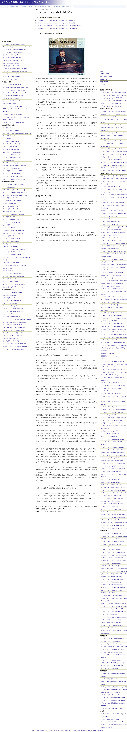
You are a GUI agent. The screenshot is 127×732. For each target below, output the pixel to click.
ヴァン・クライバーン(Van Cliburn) (111, 520)
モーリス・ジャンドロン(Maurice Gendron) (114, 603)
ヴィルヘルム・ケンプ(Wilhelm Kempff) (112, 525)
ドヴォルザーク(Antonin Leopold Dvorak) (15, 195)
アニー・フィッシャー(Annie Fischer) (112, 366)
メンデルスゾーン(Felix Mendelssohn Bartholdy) (17, 133)
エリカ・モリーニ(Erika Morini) (110, 549)
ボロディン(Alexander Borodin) (12, 168)
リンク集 (103, 84)
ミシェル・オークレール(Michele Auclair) (113, 595)
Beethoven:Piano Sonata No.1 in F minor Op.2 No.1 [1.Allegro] (56, 20)
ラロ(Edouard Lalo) (8, 160)
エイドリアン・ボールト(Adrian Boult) (112, 202)
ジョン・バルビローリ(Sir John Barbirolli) (113, 251)
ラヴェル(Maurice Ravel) (10, 297)
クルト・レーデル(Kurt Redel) (110, 235)
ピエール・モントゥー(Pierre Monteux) (112, 149)
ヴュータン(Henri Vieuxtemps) (12, 173)
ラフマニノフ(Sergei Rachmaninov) (13, 292)
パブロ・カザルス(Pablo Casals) (110, 286)
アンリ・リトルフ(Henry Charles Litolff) (14, 179)
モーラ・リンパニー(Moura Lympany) (112, 498)
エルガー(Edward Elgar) (10, 203)
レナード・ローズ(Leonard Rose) (111, 628)
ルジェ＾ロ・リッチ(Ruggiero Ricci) (112, 622)
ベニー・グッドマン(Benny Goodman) (112, 665)
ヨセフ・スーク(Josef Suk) (109, 614)
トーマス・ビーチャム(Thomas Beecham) (113, 141)
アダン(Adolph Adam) (9, 103)
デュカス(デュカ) (8, 268)
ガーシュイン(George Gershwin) (12, 306)
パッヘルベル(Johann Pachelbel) (12, 74)
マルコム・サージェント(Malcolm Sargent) (114, 168)
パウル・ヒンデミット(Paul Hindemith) (14, 327)
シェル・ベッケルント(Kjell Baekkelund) (113, 447)
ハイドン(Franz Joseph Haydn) (12, 84)
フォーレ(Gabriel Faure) (10, 235)
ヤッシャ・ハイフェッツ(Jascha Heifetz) (113, 609)
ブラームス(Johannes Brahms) (12, 157)
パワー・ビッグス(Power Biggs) (110, 482)
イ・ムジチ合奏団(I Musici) (109, 679)
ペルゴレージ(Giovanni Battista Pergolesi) (15, 68)
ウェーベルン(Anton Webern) (11, 316)
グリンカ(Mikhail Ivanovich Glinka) (13, 171)
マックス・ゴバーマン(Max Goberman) (112, 165)
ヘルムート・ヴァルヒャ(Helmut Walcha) (113, 487)
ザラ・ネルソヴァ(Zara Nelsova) (111, 563)
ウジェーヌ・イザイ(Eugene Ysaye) (13, 287)
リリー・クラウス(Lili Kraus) (109, 506)
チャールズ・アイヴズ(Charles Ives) (13, 324)
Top (50, 9)
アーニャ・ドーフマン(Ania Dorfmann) (112, 361)
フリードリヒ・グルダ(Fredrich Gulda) (112, 485)
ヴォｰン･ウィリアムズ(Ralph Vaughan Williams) (17, 319)
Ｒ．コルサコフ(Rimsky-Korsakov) (13, 200)
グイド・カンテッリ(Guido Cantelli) (111, 106)
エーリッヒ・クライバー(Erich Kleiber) (112, 98)
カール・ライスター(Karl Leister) (111, 644)
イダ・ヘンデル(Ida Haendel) (110, 547)
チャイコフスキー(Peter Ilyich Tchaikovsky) (15, 192)
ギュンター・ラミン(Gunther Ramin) (112, 103)
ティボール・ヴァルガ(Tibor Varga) (111, 576)
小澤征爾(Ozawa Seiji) (107, 353)
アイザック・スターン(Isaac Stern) (111, 533)
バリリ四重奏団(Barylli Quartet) (110, 692)
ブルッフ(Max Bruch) (9, 225)
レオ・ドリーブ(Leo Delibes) (11, 262)
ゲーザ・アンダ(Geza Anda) (109, 436)
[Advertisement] (17, 24)
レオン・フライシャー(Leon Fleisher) (112, 512)
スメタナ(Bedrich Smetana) (11, 149)
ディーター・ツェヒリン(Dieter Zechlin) (113, 468)
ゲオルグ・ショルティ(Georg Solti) (111, 237)
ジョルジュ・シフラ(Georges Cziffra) (112, 460)
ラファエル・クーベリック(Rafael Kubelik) (113, 318)
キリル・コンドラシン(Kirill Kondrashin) (113, 232)
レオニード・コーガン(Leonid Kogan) (112, 625)
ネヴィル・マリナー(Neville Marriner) (112, 272)
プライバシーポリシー (56, 730)
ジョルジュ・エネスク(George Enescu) (14, 343)
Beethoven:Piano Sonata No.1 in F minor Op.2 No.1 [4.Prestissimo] (57, 28)
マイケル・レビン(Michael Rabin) (111, 593)
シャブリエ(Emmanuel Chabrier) (12, 244)
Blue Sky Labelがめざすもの (40, 730)
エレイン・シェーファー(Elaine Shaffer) (113, 638)
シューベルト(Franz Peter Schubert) (13, 95)
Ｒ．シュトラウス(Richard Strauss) (13, 214)
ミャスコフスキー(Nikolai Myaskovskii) (14, 322)
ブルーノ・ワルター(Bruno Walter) (111, 159)
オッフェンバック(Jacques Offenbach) (14, 165)
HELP (102, 71)
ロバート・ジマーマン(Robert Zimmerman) (114, 334)
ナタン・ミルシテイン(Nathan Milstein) (112, 579)
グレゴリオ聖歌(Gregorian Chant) (13, 60)
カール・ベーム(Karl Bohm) (109, 216)
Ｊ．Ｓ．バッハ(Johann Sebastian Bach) (15, 49)
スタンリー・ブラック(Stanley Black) (112, 259)
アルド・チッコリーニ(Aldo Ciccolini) (112, 383)
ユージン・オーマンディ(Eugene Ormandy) (114, 313)
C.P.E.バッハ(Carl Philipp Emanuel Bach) (15, 109)
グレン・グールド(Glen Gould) (110, 433)
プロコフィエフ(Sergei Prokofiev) (13, 308)
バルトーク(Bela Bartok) (10, 303)
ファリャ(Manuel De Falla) (11, 341)
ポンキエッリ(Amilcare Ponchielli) (13, 233)
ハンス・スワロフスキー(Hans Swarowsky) (114, 280)
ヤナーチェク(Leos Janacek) (11, 241)
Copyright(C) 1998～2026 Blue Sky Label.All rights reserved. (83, 730)
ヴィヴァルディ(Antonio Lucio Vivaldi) (14, 44)
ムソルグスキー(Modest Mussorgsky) (14, 190)
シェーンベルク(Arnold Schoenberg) (13, 311)
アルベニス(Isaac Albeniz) (10, 281)
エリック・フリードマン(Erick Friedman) (113, 552)
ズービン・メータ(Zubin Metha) (110, 262)
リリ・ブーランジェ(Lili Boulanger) (13, 349)
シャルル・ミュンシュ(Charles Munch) (112, 125)
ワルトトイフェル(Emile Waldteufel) (13, 230)
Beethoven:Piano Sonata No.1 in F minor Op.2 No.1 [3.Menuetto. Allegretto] (60, 25)
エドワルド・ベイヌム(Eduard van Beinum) (114, 100)
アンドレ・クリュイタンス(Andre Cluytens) (114, 111)
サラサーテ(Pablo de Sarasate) (12, 222)
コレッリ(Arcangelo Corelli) (11, 63)
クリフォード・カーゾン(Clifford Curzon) (113, 431)
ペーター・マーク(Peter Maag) (110, 302)
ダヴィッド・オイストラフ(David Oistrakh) (114, 574)
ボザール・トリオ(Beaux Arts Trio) (111, 708)
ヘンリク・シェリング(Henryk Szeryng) (113, 587)
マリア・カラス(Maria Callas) (110, 719)
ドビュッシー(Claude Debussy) (12, 211)
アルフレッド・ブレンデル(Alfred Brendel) (113, 385)
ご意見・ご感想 (105, 73)
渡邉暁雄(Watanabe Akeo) (109, 356)
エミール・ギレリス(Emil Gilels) (110, 407)
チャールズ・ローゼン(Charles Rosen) (112, 466)
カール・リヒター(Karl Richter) (110, 221)
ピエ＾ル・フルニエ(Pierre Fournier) (112, 584)
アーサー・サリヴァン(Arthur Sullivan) (14, 284)
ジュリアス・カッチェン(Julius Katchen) (113, 455)
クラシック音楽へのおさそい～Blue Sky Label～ (26, 2)
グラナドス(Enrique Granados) (12, 279)
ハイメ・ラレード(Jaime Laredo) (111, 582)
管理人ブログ (104, 82)
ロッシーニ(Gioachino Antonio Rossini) (14, 92)
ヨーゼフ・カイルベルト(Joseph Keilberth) (113, 170)
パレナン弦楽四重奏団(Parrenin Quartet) (113, 697)
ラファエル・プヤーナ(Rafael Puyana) (112, 503)
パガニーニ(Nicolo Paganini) (11, 98)
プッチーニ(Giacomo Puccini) (11, 206)
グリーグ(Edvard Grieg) (10, 198)
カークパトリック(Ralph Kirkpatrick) (112, 412)
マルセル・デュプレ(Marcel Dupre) (111, 495)
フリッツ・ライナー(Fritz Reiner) (111, 157)
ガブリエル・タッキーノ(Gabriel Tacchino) (113, 417)
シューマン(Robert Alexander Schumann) (15, 136)
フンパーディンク (8, 270)
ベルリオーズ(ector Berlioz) (11, 127)
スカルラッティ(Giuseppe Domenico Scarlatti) (16, 47)
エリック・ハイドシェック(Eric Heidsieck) (113, 409)
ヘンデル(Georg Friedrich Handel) (13, 52)
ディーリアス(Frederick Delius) (12, 254)
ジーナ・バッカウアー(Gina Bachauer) (112, 452)
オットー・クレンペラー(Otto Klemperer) (113, 213)
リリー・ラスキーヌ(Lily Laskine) (111, 619)
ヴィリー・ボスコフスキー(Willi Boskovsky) (114, 345)
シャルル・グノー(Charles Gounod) (13, 176)
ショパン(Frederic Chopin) (11, 130)
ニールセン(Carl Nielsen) (10, 246)
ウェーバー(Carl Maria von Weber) (13, 101)
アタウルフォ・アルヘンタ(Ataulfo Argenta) (114, 92)
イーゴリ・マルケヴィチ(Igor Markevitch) (113, 189)
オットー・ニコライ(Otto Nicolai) (12, 106)
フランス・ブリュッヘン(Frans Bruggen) (113, 296)
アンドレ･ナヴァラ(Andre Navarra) (111, 544)
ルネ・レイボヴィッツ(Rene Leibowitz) (112, 326)
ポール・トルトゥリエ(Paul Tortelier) (112, 590)
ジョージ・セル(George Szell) (110, 248)
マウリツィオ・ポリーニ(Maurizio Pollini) (113, 490)
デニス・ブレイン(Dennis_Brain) (111, 660)
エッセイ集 (103, 79)
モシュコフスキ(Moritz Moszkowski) (13, 276)
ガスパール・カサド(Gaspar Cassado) (112, 557)
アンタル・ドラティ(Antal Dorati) (111, 186)
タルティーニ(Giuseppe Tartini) (12, 55)
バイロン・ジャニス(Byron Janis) (111, 479)
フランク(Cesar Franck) (10, 146)
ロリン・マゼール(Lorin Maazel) (110, 340)
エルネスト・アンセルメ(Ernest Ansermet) (113, 114)
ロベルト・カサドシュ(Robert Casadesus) (113, 517)
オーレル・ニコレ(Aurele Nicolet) (111, 641)
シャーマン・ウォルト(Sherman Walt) (112, 649)
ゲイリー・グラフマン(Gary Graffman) (112, 439)
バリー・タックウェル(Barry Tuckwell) (112, 662)
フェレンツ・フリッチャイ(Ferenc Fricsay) (114, 151)
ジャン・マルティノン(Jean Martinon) (112, 246)
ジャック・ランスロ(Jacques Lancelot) (112, 652)
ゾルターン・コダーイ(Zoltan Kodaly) (14, 330)
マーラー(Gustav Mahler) (10, 208)
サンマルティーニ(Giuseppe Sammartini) (15, 71)
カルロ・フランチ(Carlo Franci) (110, 224)
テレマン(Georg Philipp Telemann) (13, 65)
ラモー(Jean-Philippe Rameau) (12, 57)
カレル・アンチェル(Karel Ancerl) (111, 229)
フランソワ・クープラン (10, 79)
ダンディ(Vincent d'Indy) (10, 227)
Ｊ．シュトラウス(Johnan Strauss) (13, 154)
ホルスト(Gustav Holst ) (10, 295)
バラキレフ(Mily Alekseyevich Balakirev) (14, 252)
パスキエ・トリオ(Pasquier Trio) (110, 695)
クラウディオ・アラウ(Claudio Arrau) (112, 420)
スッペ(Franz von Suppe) (10, 163)
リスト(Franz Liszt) (8, 138)
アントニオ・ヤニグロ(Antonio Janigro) (112, 541)
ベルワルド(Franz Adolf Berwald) (12, 114)
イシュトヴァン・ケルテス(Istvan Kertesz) (113, 192)
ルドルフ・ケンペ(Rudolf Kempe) (111, 321)
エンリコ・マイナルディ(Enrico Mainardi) (113, 555)
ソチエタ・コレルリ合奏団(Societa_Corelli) (114, 687)
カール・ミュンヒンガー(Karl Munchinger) (113, 219)
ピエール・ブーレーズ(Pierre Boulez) (112, 288)
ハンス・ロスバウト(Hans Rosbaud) (112, 283)
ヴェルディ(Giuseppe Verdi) (11, 141)
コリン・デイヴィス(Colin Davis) (111, 240)
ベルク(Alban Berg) (8, 314)
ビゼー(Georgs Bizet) (9, 187)
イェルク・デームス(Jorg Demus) (111, 393)
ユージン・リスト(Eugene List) (110, 501)
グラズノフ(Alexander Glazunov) (12, 273)
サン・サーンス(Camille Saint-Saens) (14, 184)
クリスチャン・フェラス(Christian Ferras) (113, 560)
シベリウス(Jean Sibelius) (10, 217)
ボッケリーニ (7, 111)
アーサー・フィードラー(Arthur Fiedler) (113, 176)
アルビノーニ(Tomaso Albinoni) (12, 76)
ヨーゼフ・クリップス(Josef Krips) (111, 315)
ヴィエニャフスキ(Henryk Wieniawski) (14, 249)
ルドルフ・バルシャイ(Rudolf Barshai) (112, 323)
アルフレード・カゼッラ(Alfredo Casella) (15, 346)
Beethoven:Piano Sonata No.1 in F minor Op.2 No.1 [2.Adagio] (56, 23)
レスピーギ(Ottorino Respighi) (12, 300)
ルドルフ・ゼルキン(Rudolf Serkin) (111, 509)
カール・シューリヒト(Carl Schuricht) (112, 117)
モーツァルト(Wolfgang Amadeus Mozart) (15, 87)
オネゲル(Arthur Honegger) (11, 338)
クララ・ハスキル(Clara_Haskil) (110, 423)
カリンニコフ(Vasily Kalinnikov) (12, 219)
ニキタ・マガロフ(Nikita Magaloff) (111, 471)
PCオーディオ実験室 (106, 76)
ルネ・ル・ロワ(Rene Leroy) (109, 668)
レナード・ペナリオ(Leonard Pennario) (113, 514)
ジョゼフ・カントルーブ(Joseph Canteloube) (16, 333)
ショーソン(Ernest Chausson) (12, 238)
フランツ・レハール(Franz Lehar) (13, 335)
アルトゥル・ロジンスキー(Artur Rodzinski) (114, 95)
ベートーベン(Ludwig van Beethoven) (14, 90)
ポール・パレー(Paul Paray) (109, 305)
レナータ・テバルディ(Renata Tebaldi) (112, 722)
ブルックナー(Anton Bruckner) (12, 152)
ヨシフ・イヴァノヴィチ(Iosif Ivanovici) (14, 265)
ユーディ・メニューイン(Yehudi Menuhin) (113, 611)
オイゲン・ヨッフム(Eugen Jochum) (112, 210)
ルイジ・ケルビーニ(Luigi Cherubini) (13, 122)
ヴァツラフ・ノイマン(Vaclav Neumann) (113, 342)
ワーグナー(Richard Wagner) (11, 144)
